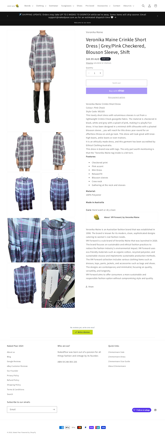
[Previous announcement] (7, 16)
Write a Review (85, 333)
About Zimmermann (117, 366)
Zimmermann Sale (116, 352)
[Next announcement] (157, 16)
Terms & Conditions (15, 389)
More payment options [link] (116, 97)
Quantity (89, 67)
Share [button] (90, 286)
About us (11, 352)
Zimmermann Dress (117, 356)
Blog (9, 356)
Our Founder (12, 371)
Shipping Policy (14, 385)
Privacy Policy (13, 375)
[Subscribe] (54, 409)
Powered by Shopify (28, 432)
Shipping (89, 63)
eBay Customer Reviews (17, 366)
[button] (28, 6)
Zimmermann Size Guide (119, 361)
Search (10, 394)
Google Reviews (14, 361)
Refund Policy (13, 380)
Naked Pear (17, 432)
